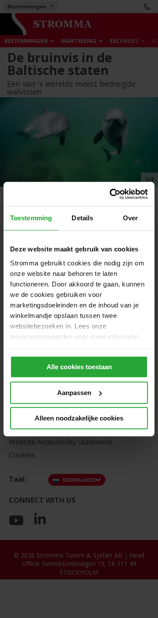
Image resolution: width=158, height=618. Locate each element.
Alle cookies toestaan (79, 367)
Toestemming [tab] (31, 218)
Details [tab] (82, 218)
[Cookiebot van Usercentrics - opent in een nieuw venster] (111, 194)
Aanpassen (74, 392)
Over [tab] (130, 218)
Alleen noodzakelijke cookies (79, 418)
